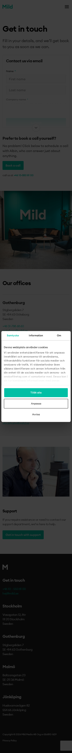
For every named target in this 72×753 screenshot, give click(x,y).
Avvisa (36, 414)
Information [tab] (36, 335)
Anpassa (36, 403)
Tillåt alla (36, 392)
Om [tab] (59, 335)
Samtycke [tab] (13, 335)
